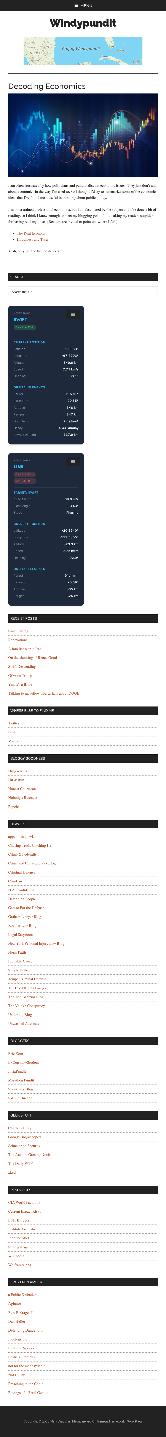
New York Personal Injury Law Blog (36, 943)
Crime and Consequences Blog (32, 863)
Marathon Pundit (21, 1080)
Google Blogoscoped (24, 1136)
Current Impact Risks (24, 1211)
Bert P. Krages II (21, 1312)
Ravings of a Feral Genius (28, 1392)
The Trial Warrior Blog (26, 996)
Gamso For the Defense (26, 907)
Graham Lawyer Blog (24, 916)
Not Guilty (16, 1374)
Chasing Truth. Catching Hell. (31, 845)
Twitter (13, 723)
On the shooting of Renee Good (32, 657)
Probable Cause (20, 961)
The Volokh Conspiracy (26, 1005)
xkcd (12, 1172)
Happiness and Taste (33, 239)
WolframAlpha (19, 1264)
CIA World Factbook (24, 1202)
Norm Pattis (17, 952)
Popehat (14, 806)
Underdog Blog (20, 1014)
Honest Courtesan (22, 788)
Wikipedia (16, 1255)
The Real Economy (31, 233)
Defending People (22, 898)
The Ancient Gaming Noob (29, 1154)
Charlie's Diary (20, 1127)
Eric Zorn (15, 1053)
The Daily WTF (20, 1163)
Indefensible (17, 1339)
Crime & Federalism (23, 854)
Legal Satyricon (20, 934)
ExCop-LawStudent (23, 1062)
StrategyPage (18, 1246)
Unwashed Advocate (24, 1023)
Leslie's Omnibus (21, 1356)
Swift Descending (22, 666)
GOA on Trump (20, 675)
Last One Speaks (21, 1347)
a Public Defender (22, 1294)
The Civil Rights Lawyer (27, 987)
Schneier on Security (24, 1145)
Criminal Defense (21, 872)
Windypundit (83, 23)
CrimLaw (15, 881)
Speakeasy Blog (20, 1088)
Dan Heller (16, 1321)
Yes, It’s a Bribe (20, 684)
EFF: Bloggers (19, 1220)
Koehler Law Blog (22, 925)
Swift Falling (18, 630)
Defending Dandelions (25, 1330)
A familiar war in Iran (25, 648)
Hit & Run (16, 779)
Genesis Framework (111, 1421)
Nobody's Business (23, 797)
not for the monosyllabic (26, 1365)
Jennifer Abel (18, 1237)
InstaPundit (17, 1071)
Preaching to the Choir (25, 1383)
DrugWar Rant (19, 770)
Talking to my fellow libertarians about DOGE (43, 693)
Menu (86, 5)
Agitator (14, 1303)
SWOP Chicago (20, 1097)
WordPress (135, 1421)
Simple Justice (19, 969)
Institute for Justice (23, 1228)
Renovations (17, 639)
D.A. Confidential (22, 889)
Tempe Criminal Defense (27, 978)
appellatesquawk (21, 836)
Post (11, 731)
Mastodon (16, 741)
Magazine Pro (81, 1421)
